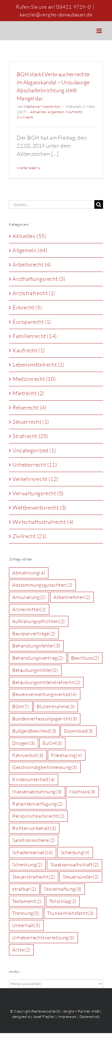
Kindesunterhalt (33, 779)
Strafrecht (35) (30, 436)
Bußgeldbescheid (34, 731)
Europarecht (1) (32, 321)
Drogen (23, 743)
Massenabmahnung (37, 792)
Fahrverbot (28, 755)
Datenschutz (89, 1016)
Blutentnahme (56, 706)
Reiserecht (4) (29, 407)
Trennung (26, 913)
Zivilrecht (25, 117)
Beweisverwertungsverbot (44, 694)
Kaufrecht (74, 112)
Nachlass (82, 792)
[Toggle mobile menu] (99, 31)
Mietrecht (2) (28, 393)
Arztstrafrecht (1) (34, 293)
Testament (27, 901)
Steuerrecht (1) (31, 421)
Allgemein (55, 112)
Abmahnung (28, 573)
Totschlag (62, 901)
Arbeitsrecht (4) (32, 264)
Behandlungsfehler (36, 646)
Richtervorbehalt (34, 828)
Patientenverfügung (37, 804)
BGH (20, 706)
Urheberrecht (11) (35, 464)
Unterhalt (26, 925)
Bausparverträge (34, 633)
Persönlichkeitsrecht (38, 816)
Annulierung (29, 597)
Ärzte (21, 950)
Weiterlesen (27, 168)
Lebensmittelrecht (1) (39, 364)
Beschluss (85, 658)
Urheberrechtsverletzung (43, 937)
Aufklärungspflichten (38, 621)
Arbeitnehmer (71, 597)
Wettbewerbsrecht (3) (39, 507)
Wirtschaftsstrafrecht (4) (43, 521)
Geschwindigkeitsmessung (44, 767)
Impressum (67, 1016)
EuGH (52, 743)
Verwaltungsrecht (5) (38, 493)
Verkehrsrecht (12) (35, 479)
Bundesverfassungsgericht (44, 719)
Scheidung (75, 852)
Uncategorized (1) (34, 450)
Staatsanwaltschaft (74, 865)
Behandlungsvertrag (38, 658)
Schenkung (27, 865)
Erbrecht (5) (27, 307)
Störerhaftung (63, 889)
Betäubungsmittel (35, 670)
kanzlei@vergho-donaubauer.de (56, 14)
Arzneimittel (29, 609)
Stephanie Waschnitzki (42, 106)
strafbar (24, 889)
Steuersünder (81, 877)
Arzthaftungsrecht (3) (39, 278)
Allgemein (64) (30, 250)
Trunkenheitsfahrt (70, 913)
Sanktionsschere (33, 840)
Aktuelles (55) (29, 236)
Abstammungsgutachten (42, 585)
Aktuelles (38, 112)
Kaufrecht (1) (29, 350)
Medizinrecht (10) (34, 379)
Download (78, 731)
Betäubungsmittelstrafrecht (46, 682)
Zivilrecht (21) (30, 536)
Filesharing (66, 755)
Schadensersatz (32, 852)
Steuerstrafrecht (33, 877)
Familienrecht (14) (35, 336)
